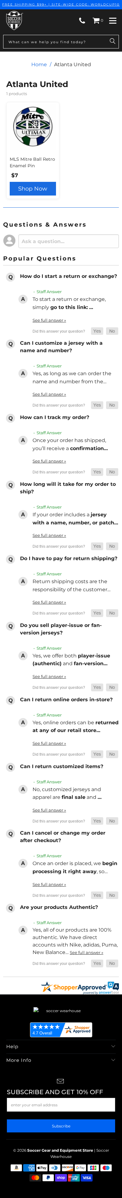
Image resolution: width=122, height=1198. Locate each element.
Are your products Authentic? (59, 907)
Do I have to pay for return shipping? (68, 558)
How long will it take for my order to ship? (68, 488)
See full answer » (49, 320)
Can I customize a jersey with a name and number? (61, 346)
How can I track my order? (54, 417)
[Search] (112, 41)
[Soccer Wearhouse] (14, 20)
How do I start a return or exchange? (68, 276)
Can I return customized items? (61, 766)
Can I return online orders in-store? (66, 700)
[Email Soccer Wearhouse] (60, 1082)
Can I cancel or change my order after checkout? (62, 836)
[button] (97, 331)
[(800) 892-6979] (82, 20)
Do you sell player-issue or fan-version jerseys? (61, 629)
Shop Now (32, 188)
